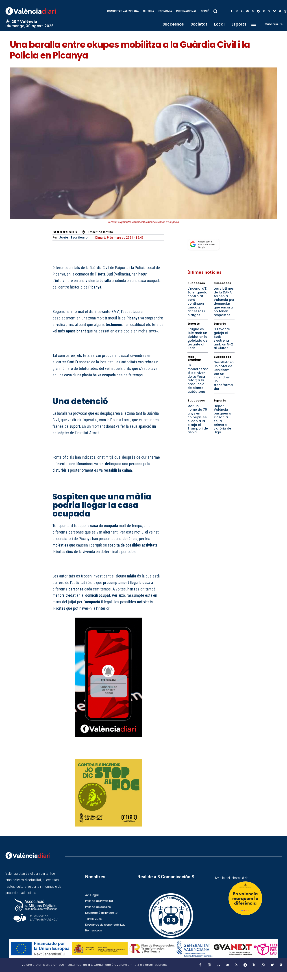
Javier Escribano (73, 237)
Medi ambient (194, 358)
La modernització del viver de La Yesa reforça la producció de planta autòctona (197, 378)
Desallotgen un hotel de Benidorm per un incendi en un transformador (224, 375)
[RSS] (253, 11)
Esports (193, 323)
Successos (64, 232)
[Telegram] (258, 11)
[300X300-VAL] (108, 793)
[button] (215, 11)
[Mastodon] (280, 11)
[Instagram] (236, 11)
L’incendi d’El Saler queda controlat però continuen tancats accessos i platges (197, 301)
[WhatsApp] (269, 11)
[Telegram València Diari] (108, 740)
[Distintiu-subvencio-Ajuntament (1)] (245, 898)
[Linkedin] (242, 11)
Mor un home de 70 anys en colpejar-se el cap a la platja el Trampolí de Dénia (197, 419)
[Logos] (143, 948)
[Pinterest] (138, 753)
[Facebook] (231, 11)
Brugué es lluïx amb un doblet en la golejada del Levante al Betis (197, 338)
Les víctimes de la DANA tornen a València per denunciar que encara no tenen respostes (224, 301)
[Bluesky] (274, 11)
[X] (263, 11)
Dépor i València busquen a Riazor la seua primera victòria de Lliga (222, 419)
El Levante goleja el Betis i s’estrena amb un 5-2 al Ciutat (223, 338)
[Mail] (247, 11)
